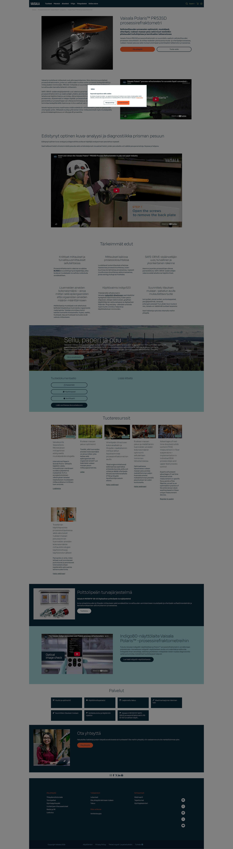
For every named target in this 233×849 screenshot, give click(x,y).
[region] (117, 96)
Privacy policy (139, 98)
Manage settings (109, 102)
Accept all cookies (123, 102)
